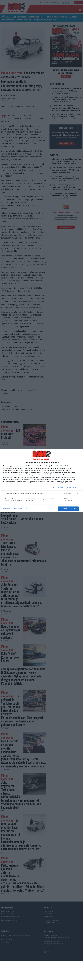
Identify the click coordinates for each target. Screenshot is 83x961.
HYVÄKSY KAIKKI (72, 488)
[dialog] (41, 480)
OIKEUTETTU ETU (20, 508)
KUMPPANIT (7, 508)
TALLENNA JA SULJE (68, 508)
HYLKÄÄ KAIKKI (57, 488)
